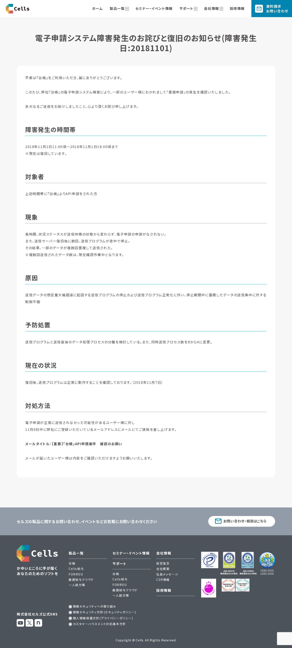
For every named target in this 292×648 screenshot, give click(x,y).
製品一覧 (117, 8)
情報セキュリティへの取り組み (94, 606)
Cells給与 (76, 568)
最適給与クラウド (81, 579)
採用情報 (237, 8)
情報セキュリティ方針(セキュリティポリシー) (104, 612)
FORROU (76, 574)
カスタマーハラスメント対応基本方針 (99, 624)
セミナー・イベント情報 (154, 8)
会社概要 (163, 568)
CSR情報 (163, 579)
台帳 (72, 563)
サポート (186, 8)
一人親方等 (77, 585)
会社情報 (211, 8)
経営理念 (163, 563)
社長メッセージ (167, 574)
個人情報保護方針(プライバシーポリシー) (103, 618)
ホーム (97, 8)
